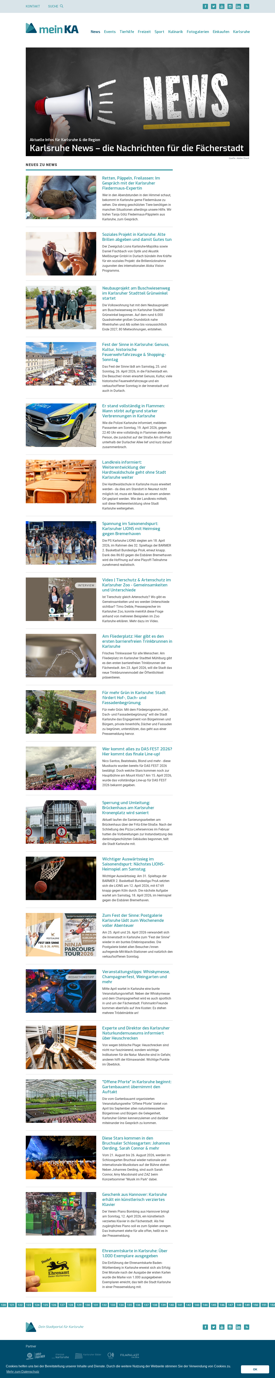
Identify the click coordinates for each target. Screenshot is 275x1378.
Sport (159, 31)
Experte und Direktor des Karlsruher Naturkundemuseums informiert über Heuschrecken (136, 1033)
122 (20, 1305)
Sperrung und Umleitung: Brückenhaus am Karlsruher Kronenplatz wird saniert (128, 808)
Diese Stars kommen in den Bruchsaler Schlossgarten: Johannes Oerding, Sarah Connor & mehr (136, 1143)
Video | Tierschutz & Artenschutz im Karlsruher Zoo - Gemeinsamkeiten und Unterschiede (136, 585)
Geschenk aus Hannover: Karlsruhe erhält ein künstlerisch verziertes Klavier (134, 1199)
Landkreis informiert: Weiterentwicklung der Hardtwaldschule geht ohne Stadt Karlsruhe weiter (134, 470)
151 (264, 1305)
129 (79, 1305)
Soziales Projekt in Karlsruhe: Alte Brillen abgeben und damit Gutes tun (137, 237)
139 (163, 1305)
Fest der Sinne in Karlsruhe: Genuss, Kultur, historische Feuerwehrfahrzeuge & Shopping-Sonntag (135, 352)
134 (121, 1305)
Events (110, 31)
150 (255, 1305)
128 (70, 1305)
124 (37, 1305)
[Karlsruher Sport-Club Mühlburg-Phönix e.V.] (36, 1356)
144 (205, 1305)
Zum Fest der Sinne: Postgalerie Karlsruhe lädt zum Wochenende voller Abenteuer (133, 920)
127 (62, 1305)
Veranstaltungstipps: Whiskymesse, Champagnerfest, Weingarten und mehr (136, 977)
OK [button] (255, 1369)
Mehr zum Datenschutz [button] (22, 1371)
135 (129, 1305)
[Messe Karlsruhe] (60, 1356)
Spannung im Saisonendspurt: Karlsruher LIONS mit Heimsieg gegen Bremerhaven (131, 528)
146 (222, 1305)
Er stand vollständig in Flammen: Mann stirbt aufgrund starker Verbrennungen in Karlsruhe (133, 411)
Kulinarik (175, 31)
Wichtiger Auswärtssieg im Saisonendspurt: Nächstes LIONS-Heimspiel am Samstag (133, 864)
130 (87, 1305)
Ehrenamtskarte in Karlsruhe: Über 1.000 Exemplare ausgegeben (134, 1253)
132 (104, 1305)
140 (171, 1305)
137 (146, 1305)
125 (45, 1305)
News (95, 31)
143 (196, 1305)
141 (180, 1305)
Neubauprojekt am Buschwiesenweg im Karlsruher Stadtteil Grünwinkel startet (136, 293)
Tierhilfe (127, 31)
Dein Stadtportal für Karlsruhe (60, 1327)
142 (188, 1305)
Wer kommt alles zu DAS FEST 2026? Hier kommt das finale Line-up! (137, 751)
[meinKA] (52, 28)
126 (53, 1305)
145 (213, 1305)
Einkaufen (221, 31)
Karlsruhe (241, 31)
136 (137, 1305)
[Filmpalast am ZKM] (129, 1356)
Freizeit (144, 31)
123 (28, 1305)
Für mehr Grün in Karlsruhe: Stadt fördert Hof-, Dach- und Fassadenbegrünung (134, 698)
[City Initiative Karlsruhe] (110, 1356)
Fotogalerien (198, 31)
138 (154, 1305)
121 (11, 1305)
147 (230, 1305)
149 (247, 1305)
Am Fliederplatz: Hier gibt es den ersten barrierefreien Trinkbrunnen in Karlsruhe (137, 641)
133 (112, 1305)
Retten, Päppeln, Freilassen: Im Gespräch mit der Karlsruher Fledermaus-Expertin (131, 183)
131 (95, 1305)
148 (239, 1305)
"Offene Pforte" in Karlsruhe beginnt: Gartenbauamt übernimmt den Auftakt (137, 1087)
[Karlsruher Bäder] (88, 1356)
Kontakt (33, 6)
